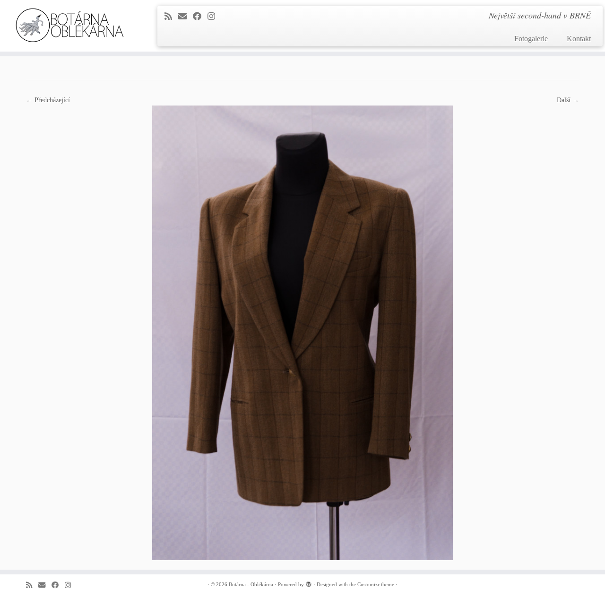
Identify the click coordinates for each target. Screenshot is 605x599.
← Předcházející (48, 100)
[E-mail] (185, 16)
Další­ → (568, 100)
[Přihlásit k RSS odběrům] (171, 16)
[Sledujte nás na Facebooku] (200, 16)
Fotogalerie (531, 39)
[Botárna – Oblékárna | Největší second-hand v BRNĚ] (69, 25)
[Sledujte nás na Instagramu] (214, 16)
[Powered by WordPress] (308, 583)
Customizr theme (375, 584)
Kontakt (579, 39)
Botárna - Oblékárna (251, 584)
